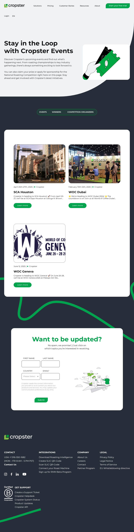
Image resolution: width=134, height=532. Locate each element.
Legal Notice (106, 461)
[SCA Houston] (39, 163)
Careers (81, 461)
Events (43, 112)
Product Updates (24, 503)
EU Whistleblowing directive (115, 468)
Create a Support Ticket (27, 492)
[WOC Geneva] (39, 243)
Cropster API (21, 507)
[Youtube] (24, 474)
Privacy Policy (107, 457)
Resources (84, 6)
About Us (82, 457)
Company (83, 452)
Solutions (38, 6)
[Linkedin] (17, 474)
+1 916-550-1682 (17, 457)
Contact (81, 464)
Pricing (50, 6)
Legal (103, 452)
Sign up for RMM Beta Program (55, 472)
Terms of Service (108, 464)
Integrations (47, 452)
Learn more (22, 205)
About (97, 6)
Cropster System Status (27, 499)
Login (6, 16)
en (13, 16)
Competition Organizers (80, 112)
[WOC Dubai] (94, 163)
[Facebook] (11, 474)
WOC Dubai (77, 192)
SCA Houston (23, 192)
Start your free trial (118, 5)
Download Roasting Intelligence (56, 457)
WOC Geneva (24, 271)
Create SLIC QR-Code (50, 461)
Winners (56, 112)
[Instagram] (5, 474)
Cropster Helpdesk (25, 496)
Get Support (23, 487)
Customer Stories (66, 6)
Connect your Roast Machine (54, 468)
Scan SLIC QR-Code (49, 464)
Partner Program (86, 468)
